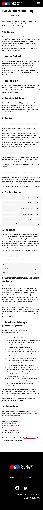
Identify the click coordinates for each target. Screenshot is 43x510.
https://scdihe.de (18, 37)
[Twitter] (26, 488)
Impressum (18, 494)
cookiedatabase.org (30, 438)
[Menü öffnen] (38, 3)
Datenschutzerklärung (32, 494)
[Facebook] (17, 488)
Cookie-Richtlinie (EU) (32, 498)
